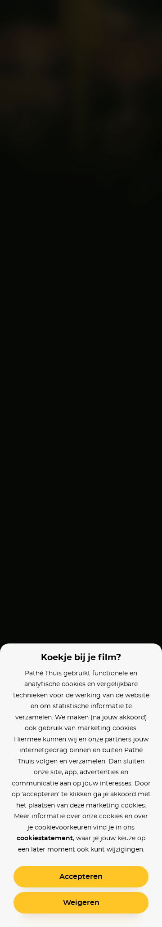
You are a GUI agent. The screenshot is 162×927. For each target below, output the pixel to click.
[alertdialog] (81, 463)
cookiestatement (45, 838)
